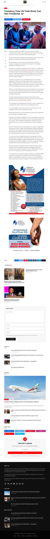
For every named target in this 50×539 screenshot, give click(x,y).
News (6, 8)
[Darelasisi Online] (25, 2)
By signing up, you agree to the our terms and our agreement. (25, 455)
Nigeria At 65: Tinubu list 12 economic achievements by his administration (12, 300)
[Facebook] (5, 54)
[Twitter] (5, 57)
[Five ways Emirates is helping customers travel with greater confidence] (25, 388)
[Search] (45, 2)
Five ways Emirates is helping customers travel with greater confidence (21, 401)
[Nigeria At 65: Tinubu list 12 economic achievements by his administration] (14, 292)
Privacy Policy (32, 455)
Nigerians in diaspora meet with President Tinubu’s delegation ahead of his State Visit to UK (14, 282)
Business (6, 399)
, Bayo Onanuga (28, 70)
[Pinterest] (5, 63)
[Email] (5, 66)
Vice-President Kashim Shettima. (23, 100)
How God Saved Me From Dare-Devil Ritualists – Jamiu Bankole (23, 361)
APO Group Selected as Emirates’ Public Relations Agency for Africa (34, 270)
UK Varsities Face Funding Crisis (17, 367)
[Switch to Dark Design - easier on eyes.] (43, 1)
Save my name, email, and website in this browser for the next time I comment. (22, 335)
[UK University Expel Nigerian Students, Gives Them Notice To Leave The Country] (7, 356)
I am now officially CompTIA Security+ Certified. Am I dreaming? (24, 350)
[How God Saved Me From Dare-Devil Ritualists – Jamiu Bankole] (7, 363)
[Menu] (5, 2)
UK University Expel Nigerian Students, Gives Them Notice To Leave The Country (27, 355)
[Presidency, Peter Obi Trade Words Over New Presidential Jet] (25, 35)
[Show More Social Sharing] (32, 19)
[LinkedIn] (5, 60)
